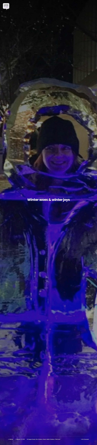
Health (48, 439)
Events (44, 439)
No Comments (85, 439)
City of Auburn (39, 439)
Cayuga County (31, 439)
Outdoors (52, 439)
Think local (57, 439)
